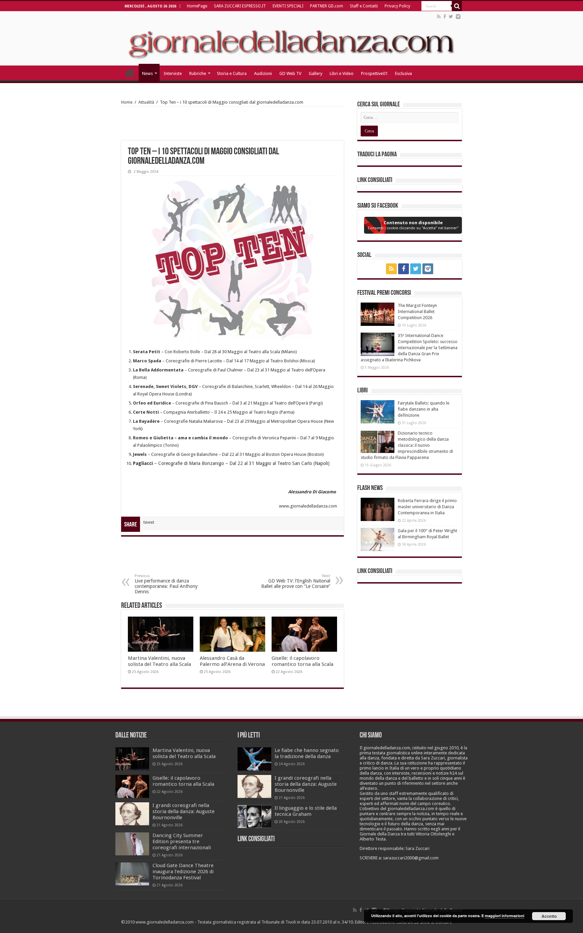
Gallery (315, 73)
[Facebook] (445, 16)
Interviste (173, 73)
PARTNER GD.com (326, 6)
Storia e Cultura (232, 73)
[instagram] (458, 16)
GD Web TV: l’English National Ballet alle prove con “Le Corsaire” (295, 581)
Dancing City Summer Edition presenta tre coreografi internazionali (181, 841)
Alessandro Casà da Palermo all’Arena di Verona (232, 661)
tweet (148, 522)
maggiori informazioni (504, 915)
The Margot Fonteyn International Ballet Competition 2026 (417, 311)
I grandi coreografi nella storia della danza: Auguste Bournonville (183, 811)
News (147, 73)
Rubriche (197, 73)
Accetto (549, 916)
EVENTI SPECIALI (288, 6)
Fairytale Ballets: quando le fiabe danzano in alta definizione (423, 409)
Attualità (146, 102)
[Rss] (438, 16)
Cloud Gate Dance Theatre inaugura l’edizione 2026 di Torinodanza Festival (183, 871)
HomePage (197, 6)
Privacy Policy (397, 6)
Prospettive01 (374, 73)
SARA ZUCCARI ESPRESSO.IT (240, 6)
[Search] (457, 6)
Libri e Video (342, 73)
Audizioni (263, 73)
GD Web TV (290, 73)
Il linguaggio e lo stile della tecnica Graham (306, 811)
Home (127, 102)
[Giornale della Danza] (291, 38)
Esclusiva (403, 73)
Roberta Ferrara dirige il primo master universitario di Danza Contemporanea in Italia (427, 506)
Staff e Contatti (364, 6)
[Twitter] (451, 16)
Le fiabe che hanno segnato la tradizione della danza (307, 753)
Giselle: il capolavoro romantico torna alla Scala (302, 661)
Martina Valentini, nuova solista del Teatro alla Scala (159, 661)
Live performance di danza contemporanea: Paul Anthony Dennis (166, 584)
